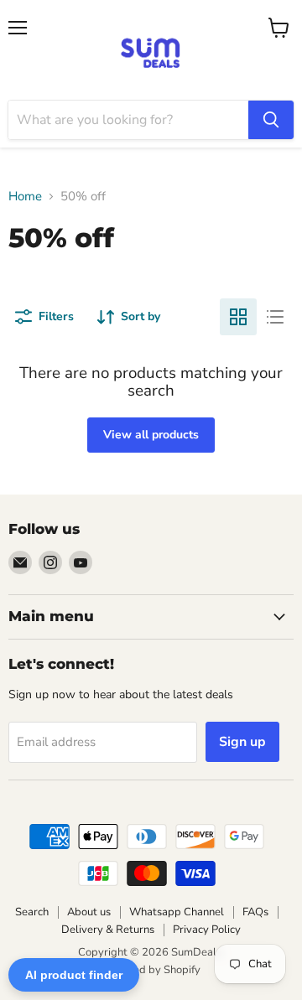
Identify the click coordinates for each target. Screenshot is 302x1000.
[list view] (275, 316)
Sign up (242, 742)
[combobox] (128, 120)
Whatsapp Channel (176, 912)
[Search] (271, 120)
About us (89, 912)
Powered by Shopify (151, 969)
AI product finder (73, 975)
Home (25, 196)
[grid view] (238, 316)
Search (32, 912)
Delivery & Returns (107, 929)
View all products (151, 435)
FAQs (255, 912)
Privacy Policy (207, 929)
